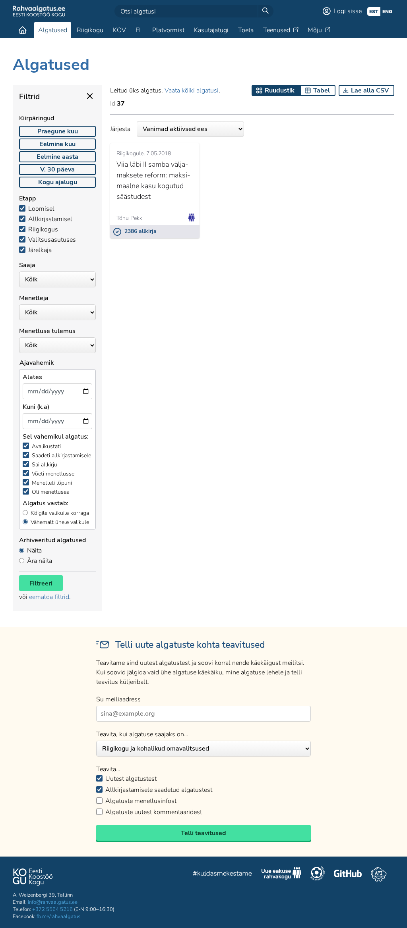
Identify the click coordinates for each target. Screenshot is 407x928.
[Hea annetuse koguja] (317, 874)
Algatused (52, 30)
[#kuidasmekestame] (222, 874)
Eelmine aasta (57, 156)
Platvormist (168, 30)
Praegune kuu (57, 131)
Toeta (246, 30)
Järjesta (120, 129)
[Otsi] (265, 11)
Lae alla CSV (370, 90)
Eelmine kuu (57, 144)
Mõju (315, 30)
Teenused (276, 30)
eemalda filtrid (49, 597)
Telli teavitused (203, 833)
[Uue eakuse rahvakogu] (281, 874)
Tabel (321, 90)
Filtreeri (40, 583)
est (373, 11)
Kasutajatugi (211, 30)
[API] (378, 874)
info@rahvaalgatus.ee (53, 902)
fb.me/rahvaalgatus (58, 916)
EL (139, 30)
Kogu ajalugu (57, 182)
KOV (119, 30)
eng (387, 11)
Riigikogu (90, 30)
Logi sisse (347, 11)
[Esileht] (23, 30)
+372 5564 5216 (52, 909)
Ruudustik (280, 90)
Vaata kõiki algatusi (192, 90)
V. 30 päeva (57, 169)
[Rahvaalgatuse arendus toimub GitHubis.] (348, 874)
